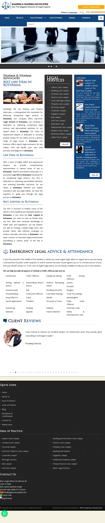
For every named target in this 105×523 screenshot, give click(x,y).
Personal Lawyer (58, 107)
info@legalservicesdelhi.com (15, 492)
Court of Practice (55, 18)
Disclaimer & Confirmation (7, 414)
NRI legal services (9, 459)
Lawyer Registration (91, 7)
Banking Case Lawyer (60, 90)
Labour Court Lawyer (10, 438)
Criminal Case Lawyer (60, 94)
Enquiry (72, 18)
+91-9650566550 (95, 12)
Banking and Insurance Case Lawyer (68, 438)
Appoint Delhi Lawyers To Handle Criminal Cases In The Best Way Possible (87, 85)
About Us (19, 18)
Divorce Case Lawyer (60, 97)
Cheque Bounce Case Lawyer (65, 464)
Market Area (7, 424)
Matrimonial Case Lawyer (61, 127)
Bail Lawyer (56, 117)
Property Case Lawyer (60, 104)
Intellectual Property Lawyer (64, 459)
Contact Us (86, 18)
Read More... (80, 101)
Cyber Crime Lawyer (59, 137)
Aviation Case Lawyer (60, 130)
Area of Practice (36, 18)
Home (7, 18)
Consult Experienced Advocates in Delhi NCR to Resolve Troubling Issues (86, 152)
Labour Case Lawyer (59, 87)
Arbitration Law (57, 124)
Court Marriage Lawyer (60, 100)
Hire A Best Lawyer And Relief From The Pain (92, 107)
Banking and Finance (61, 451)
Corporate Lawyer (58, 110)
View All (65, 144)
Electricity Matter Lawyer (61, 134)
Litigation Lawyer (58, 114)
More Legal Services (61, 468)
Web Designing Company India (91, 508)
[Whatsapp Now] (4, 513)
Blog (4, 409)
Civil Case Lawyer (58, 120)
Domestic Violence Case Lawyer (15, 451)
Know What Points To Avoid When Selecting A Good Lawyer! (92, 129)
